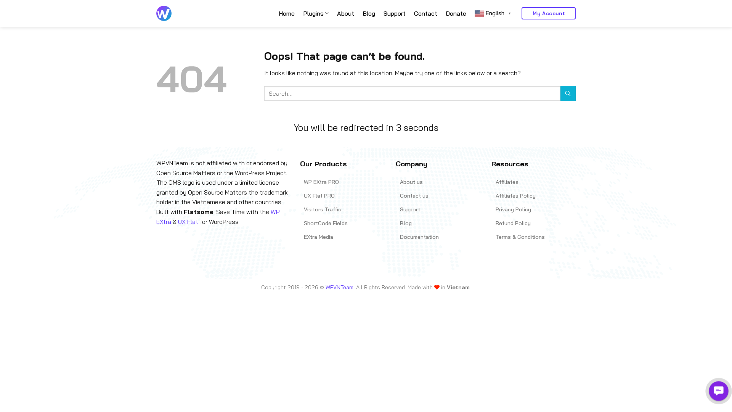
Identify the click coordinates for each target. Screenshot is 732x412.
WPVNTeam (339, 287)
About (345, 13)
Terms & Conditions (520, 236)
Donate (456, 13)
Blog (369, 13)
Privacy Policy (513, 209)
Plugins (313, 13)
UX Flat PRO (319, 195)
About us (411, 182)
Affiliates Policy (516, 195)
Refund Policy (513, 223)
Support (395, 13)
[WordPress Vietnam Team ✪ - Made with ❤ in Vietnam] (164, 13)
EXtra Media (318, 236)
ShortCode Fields (326, 223)
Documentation (419, 236)
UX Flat (188, 221)
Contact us (414, 195)
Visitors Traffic (322, 209)
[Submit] (568, 93)
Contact (425, 13)
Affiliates (507, 182)
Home (287, 13)
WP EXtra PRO (321, 182)
